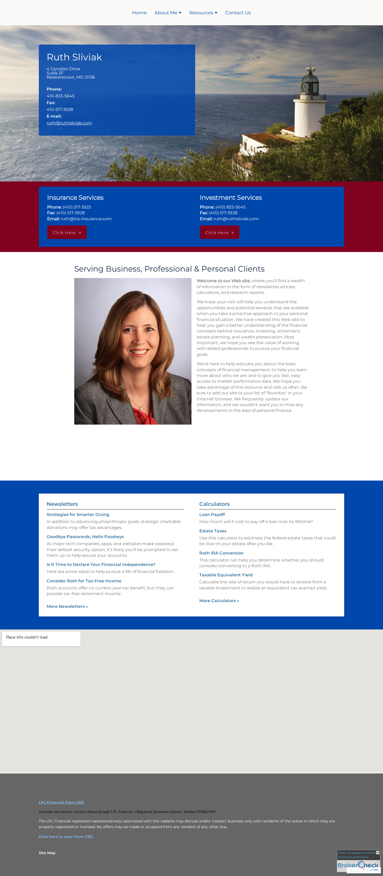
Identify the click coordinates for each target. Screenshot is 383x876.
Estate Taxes (212, 530)
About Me (166, 13)
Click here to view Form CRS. (66, 836)
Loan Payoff (212, 514)
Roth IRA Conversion (221, 553)
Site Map (47, 852)
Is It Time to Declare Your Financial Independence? (101, 564)
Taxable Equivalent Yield (226, 574)
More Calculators (219, 600)
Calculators (214, 504)
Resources (201, 13)
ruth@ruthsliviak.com (69, 123)
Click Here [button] (64, 232)
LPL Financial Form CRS (61, 802)
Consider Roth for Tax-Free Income (84, 580)
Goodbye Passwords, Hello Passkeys (85, 536)
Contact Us (238, 13)
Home (139, 13)
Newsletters (62, 504)
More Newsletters (67, 606)
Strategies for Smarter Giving (78, 514)
